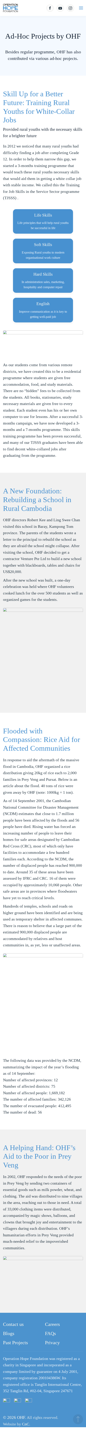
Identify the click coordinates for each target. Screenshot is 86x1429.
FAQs (50, 1333)
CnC (25, 1424)
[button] (81, 8)
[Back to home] (10, 8)
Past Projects (15, 1342)
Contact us (13, 1324)
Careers (52, 1324)
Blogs (8, 1333)
